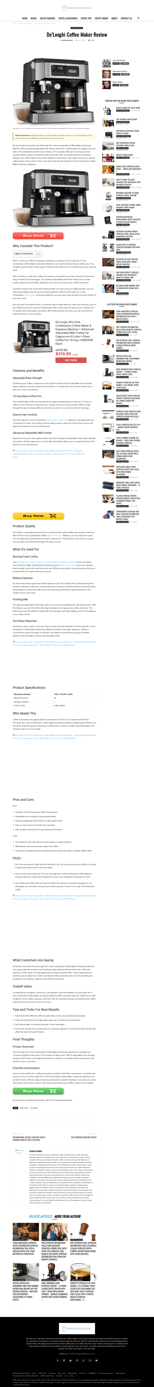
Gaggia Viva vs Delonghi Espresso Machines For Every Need (128, 247)
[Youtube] (96, 1360)
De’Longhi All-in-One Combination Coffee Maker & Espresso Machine (46, 562)
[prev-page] (14, 1304)
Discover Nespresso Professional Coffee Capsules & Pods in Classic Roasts (128, 219)
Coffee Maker (101, 18)
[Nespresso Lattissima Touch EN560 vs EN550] (108, 134)
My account (62, 1373)
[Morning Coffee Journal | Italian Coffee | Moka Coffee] (77, 8)
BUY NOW (71, 360)
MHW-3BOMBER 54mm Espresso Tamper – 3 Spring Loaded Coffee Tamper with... (128, 372)
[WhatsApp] (89, 49)
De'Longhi (34, 1108)
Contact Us (126, 18)
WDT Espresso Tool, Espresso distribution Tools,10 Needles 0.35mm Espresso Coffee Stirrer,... (128, 344)
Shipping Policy (120, 1373)
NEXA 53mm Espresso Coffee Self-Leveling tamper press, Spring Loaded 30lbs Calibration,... (127, 455)
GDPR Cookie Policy (47, 1376)
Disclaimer (52, 1373)
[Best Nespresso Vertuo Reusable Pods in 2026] (108, 146)
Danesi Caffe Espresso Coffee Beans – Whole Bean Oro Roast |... (128, 169)
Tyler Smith (117, 82)
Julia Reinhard (119, 60)
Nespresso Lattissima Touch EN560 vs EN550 (127, 132)
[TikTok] (83, 1360)
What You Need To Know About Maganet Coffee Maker (128, 206)
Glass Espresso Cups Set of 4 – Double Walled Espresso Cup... (128, 427)
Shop (71, 1376)
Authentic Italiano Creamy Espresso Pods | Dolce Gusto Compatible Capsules (128, 234)
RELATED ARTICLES (40, 1216)
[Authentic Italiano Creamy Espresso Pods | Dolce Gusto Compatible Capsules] (108, 234)
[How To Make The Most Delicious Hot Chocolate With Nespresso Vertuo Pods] (108, 182)
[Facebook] (73, 49)
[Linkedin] (70, 1360)
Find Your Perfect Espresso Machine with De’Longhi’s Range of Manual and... (127, 275)
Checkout (59, 1376)
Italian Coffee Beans (123, 122)
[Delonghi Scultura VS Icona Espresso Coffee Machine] (108, 196)
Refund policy (72, 1373)
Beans (34, 18)
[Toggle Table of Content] (36, 254)
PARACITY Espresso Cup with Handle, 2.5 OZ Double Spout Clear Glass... (127, 385)
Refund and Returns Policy (21, 1373)
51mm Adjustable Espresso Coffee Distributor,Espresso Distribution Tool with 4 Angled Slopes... (127, 315)
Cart (66, 1376)
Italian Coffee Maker (123, 110)
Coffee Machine (47, 18)
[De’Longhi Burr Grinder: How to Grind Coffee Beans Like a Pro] (108, 288)
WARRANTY (92, 1373)
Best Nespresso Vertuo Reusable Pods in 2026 (125, 144)
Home (24, 18)
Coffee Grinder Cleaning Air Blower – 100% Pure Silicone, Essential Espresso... (128, 440)
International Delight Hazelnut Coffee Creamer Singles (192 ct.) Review (29, 1138)
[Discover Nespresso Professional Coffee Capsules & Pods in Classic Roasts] (108, 220)
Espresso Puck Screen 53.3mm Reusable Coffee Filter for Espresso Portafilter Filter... (128, 414)
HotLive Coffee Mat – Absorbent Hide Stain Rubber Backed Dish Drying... (127, 359)
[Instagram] (64, 1360)
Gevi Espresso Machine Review (83, 1137)
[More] (95, 49)
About (114, 18)
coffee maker (24, 1108)
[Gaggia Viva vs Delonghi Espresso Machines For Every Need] (108, 247)
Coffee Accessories (67, 18)
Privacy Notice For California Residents (25, 1376)
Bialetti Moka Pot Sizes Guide (128, 107)
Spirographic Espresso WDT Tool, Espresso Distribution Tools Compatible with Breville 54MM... (127, 515)
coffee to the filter (67, 565)
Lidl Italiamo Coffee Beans (126, 119)
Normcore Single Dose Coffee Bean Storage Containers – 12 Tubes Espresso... (128, 485)
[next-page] (18, 1304)
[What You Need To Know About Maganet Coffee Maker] (108, 208)
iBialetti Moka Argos (124, 154)
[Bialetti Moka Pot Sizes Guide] (108, 111)
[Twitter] (78, 49)
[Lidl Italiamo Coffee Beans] (108, 122)
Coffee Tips (86, 18)
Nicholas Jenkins (67, 40)
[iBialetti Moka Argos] (108, 158)
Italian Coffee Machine (123, 136)
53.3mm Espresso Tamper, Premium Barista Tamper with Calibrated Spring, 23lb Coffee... (128, 499)
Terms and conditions (106, 1373)
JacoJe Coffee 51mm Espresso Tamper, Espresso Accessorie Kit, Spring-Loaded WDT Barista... (128, 399)
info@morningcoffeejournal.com (82, 1354)
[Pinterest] (84, 49)
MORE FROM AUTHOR (67, 1216)
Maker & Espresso (55, 535)
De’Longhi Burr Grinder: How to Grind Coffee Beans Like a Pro (127, 288)
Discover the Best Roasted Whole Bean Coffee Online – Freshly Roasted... (127, 262)
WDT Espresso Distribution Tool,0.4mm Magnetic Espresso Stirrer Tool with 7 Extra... (128, 330)
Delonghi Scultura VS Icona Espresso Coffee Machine (127, 194)
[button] (138, 18)
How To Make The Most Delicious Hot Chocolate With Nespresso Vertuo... (128, 182)
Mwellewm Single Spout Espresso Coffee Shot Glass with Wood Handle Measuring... (127, 470)
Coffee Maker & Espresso (57, 420)
